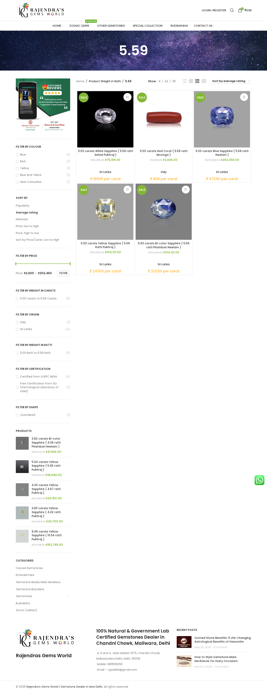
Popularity (22, 206)
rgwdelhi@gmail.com (122, 670)
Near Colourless (31, 182)
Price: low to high (27, 226)
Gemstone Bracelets (30, 589)
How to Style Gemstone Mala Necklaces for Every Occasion (216, 659)
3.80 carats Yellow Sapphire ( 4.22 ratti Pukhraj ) (46, 512)
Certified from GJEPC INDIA (38, 377)
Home (80, 81)
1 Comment (220, 647)
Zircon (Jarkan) (26, 610)
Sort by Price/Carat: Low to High (37, 240)
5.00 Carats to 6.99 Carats (38, 298)
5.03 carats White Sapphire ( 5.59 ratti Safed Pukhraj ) (105, 153)
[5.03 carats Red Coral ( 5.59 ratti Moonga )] (164, 119)
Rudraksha (23, 603)
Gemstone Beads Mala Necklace (38, 582)
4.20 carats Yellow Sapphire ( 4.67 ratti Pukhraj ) (46, 489)
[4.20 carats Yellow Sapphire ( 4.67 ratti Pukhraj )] (22, 491)
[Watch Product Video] (127, 97)
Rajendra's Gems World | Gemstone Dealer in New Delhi (64, 687)
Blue (23, 155)
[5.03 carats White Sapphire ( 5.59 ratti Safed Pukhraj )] (105, 119)
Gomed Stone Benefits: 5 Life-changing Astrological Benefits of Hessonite (222, 640)
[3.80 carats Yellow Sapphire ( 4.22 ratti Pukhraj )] (22, 514)
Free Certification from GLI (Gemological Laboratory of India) (39, 387)
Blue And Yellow (31, 175)
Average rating (27, 212)
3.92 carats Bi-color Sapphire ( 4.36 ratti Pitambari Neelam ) (46, 442)
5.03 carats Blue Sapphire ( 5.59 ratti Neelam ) (222, 153)
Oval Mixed (27, 415)
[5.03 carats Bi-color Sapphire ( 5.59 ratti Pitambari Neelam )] (164, 212)
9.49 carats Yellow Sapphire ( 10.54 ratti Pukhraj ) (46, 535)
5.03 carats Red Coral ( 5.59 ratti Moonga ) (163, 153)
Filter (63, 273)
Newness (22, 219)
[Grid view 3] (197, 81)
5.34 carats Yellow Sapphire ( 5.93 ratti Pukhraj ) (46, 466)
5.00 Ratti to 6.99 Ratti (35, 353)
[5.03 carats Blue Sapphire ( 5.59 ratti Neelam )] (222, 119)
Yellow (24, 168)
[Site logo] (40, 10)
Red (22, 161)
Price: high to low (27, 233)
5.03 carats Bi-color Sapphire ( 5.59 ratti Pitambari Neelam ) (163, 245)
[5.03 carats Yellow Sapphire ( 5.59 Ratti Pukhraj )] (105, 212)
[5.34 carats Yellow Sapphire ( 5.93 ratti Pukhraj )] (22, 468)
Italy (23, 322)
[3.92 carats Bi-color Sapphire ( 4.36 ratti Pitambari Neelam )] (22, 445)
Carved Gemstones (29, 568)
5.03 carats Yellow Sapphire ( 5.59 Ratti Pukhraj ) (105, 245)
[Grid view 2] (191, 81)
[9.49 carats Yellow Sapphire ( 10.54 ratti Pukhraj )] (22, 538)
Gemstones (24, 596)
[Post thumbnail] (184, 642)
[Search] (232, 10)
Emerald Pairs (25, 575)
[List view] (185, 81)
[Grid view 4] (204, 81)
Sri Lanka (26, 329)
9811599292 (115, 664)
